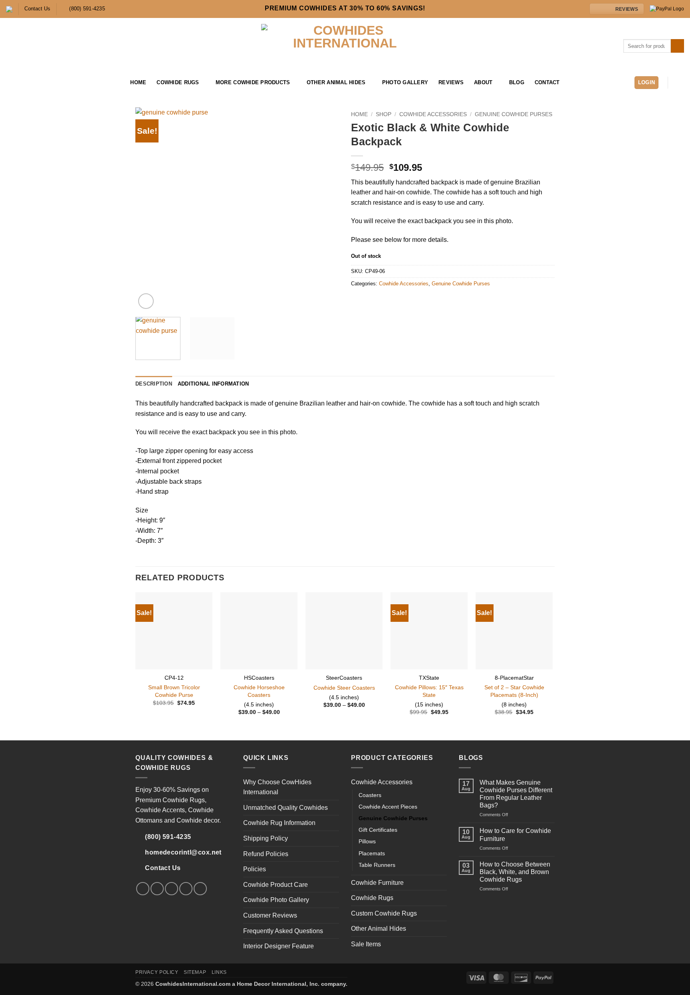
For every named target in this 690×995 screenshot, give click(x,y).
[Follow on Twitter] (32, 82)
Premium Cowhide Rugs (170, 800)
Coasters (370, 795)
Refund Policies (265, 854)
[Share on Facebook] (356, 300)
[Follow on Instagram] (21, 82)
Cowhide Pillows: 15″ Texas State (429, 691)
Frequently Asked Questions (283, 931)
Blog (516, 82)
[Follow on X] (171, 888)
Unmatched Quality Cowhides (285, 807)
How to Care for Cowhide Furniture (515, 834)
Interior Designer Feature (278, 946)
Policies (254, 869)
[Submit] (677, 46)
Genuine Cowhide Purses (513, 114)
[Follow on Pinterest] (42, 82)
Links (219, 972)
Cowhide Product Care (275, 884)
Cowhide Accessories (433, 114)
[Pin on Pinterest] (375, 300)
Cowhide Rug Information (279, 822)
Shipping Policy (265, 838)
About (483, 82)
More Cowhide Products (253, 82)
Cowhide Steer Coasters (344, 687)
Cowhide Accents (160, 810)
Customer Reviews (270, 915)
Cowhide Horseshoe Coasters (259, 691)
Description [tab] (153, 384)
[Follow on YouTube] (53, 82)
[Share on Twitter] (366, 300)
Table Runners (377, 865)
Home (138, 82)
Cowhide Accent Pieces (388, 806)
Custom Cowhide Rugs (384, 913)
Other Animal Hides (336, 82)
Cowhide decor (197, 820)
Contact (547, 82)
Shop (383, 114)
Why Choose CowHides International (277, 787)
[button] (646, 82)
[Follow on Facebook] (11, 82)
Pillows (367, 841)
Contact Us (37, 9)
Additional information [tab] (213, 384)
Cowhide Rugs (178, 82)
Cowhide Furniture (377, 882)
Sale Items (366, 944)
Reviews (451, 82)
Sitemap (195, 972)
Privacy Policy (156, 972)
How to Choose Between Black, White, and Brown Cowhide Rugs (515, 872)
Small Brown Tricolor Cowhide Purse (174, 691)
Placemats (372, 853)
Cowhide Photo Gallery (276, 899)
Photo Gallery (405, 82)
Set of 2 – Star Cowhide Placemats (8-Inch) (514, 691)
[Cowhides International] (345, 45)
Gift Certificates (378, 830)
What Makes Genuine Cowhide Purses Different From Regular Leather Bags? (516, 794)
